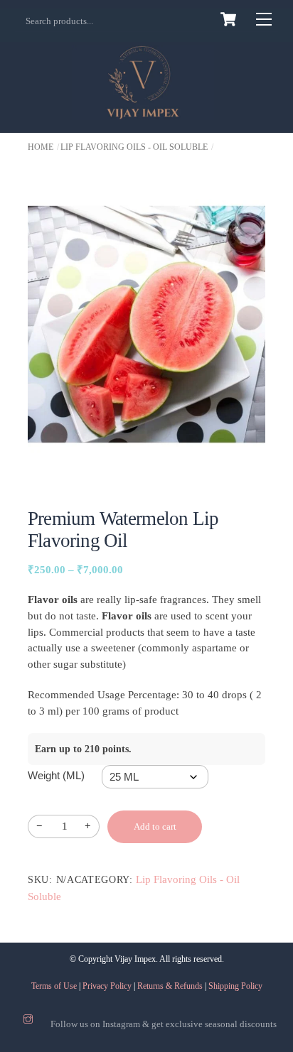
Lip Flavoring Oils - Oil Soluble (134, 147)
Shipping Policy (235, 986)
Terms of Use (54, 986)
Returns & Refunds (170, 986)
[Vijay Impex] (143, 111)
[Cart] (228, 19)
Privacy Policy (107, 986)
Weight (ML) (56, 775)
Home (40, 147)
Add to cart (155, 826)
